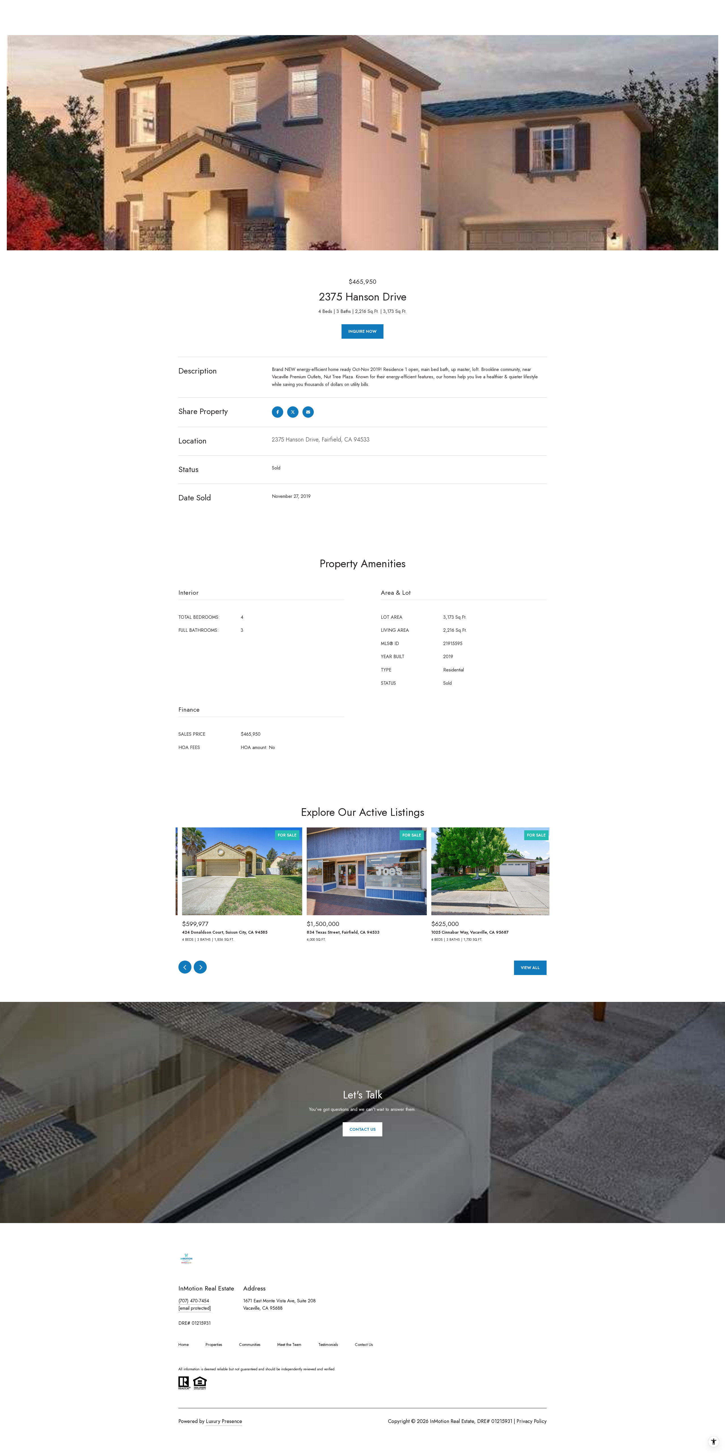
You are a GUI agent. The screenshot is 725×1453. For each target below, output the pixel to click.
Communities (249, 1344)
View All (530, 967)
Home (183, 1344)
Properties (214, 1344)
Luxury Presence (224, 1421)
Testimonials (328, 1344)
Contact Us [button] (362, 1129)
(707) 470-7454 (193, 1301)
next (200, 967)
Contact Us (364, 1344)
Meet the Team (289, 1344)
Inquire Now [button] (362, 331)
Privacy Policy (532, 1421)
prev (184, 967)
